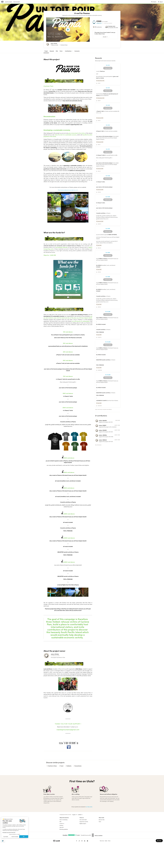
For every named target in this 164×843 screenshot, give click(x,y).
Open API (62, 827)
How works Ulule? (83, 819)
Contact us (62, 823)
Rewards (52, 51)
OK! (23, 836)
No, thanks (6, 836)
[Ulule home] (62, 841)
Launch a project (8, 1)
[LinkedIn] (84, 841)
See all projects (17, 1)
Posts (61, 51)
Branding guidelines (64, 829)
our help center (89, 806)
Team (100, 821)
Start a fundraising (63, 819)
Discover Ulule (101, 819)
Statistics (61, 825)
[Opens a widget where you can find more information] (159, 840)
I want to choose (14, 836)
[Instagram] (81, 841)
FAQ (57, 51)
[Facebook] (76, 841)
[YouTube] (87, 841)
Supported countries (84, 821)
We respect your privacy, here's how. (9, 832)
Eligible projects (83, 823)
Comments (77, 51)
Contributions (69, 51)
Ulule (45, 796)
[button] (3, 840)
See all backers (98, 444)
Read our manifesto (98, 835)
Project (46, 51)
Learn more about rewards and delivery (103, 409)
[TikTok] (79, 841)
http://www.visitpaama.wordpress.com (68, 190)
